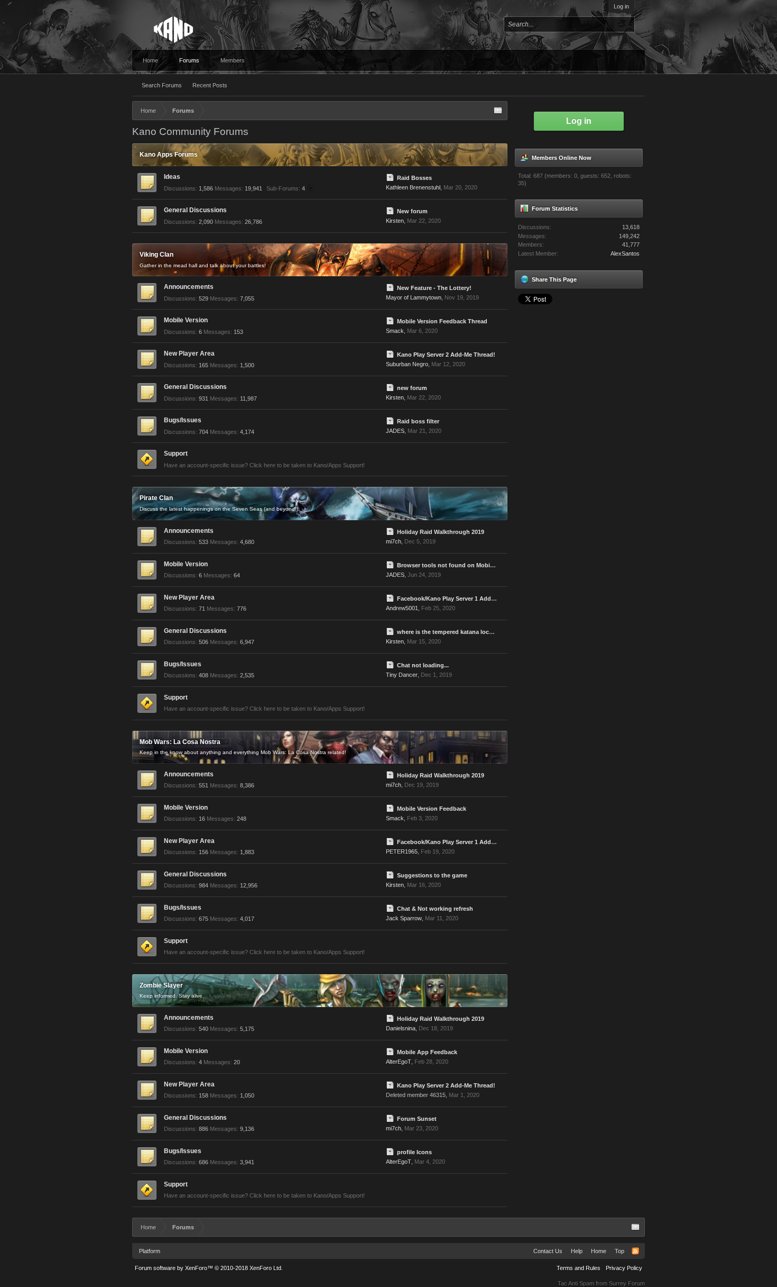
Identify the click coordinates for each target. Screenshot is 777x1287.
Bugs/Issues (182, 420)
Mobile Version (186, 320)
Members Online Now (561, 158)
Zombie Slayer (161, 985)
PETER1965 (402, 851)
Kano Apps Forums (169, 154)
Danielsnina (400, 1028)
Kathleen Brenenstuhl (413, 187)
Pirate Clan (156, 498)
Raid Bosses (414, 178)
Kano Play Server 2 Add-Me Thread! (446, 354)
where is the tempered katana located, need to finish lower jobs (485, 632)
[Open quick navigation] (498, 110)
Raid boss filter (418, 421)
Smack (395, 331)
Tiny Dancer (402, 675)
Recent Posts (209, 85)
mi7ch (393, 541)
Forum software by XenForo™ (209, 1268)
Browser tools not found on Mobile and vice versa (466, 565)
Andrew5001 (402, 608)
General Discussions (195, 210)
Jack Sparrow (404, 918)
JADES (395, 431)
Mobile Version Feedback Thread (442, 321)
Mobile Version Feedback (431, 808)
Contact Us (547, 1251)
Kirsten (395, 220)
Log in (621, 6)
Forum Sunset (417, 1119)
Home (150, 60)
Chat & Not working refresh (435, 908)
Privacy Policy (624, 1268)
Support (176, 453)
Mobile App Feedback (427, 1052)
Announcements (189, 287)
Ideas (172, 176)
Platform (149, 1251)
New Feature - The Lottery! (434, 288)
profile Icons (414, 1152)
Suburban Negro (407, 364)
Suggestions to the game (432, 875)
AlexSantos (625, 253)
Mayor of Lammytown (413, 297)
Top (619, 1251)
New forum (412, 211)
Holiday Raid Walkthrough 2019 (440, 532)
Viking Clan (156, 254)
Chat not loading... (423, 665)
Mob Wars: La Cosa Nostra (180, 742)
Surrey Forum (627, 1283)
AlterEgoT (398, 1061)
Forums (189, 60)
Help (576, 1251)
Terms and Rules (578, 1268)
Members (232, 60)
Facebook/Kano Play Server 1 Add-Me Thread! (460, 598)
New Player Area (189, 353)
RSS (375, 181)
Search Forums (162, 85)
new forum (412, 388)
